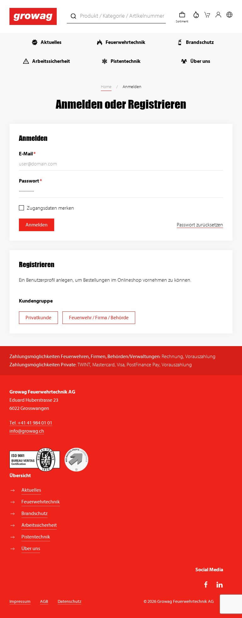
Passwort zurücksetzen (200, 225)
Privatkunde (38, 318)
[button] (207, 14)
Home (106, 86)
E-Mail (26, 154)
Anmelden (37, 225)
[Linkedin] (219, 584)
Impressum (20, 601)
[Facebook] (206, 584)
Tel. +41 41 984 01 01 (30, 423)
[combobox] (116, 16)
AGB (44, 601)
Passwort (29, 181)
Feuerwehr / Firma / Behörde (99, 318)
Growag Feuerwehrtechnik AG (42, 392)
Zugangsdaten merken (50, 208)
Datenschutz (69, 601)
